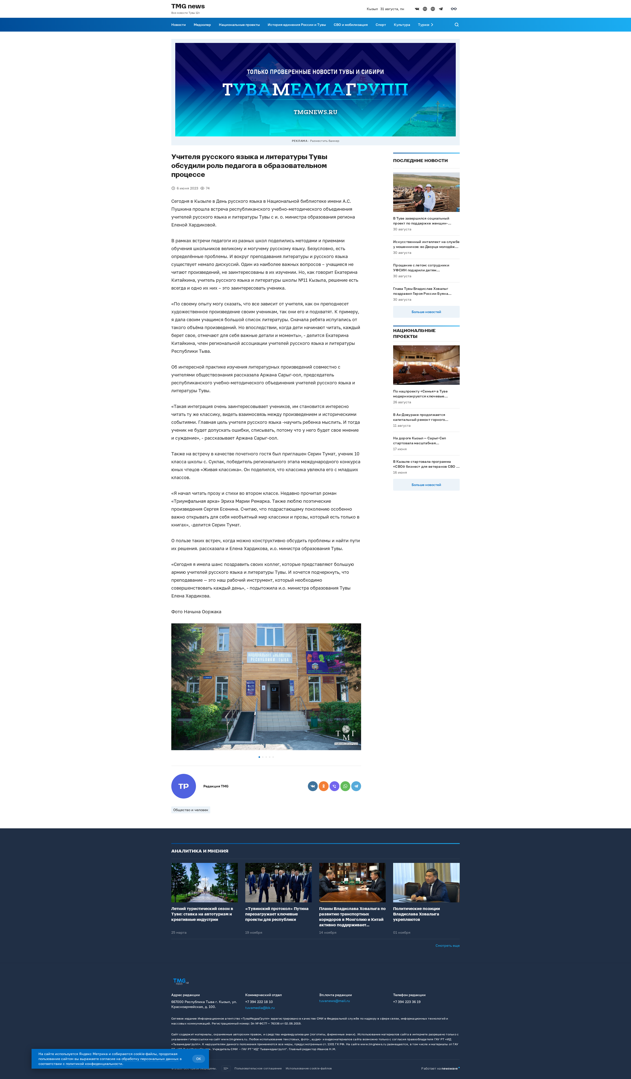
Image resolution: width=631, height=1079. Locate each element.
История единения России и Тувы (297, 24)
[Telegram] (356, 786)
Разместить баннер (324, 141)
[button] (259, 757)
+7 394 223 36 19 (407, 1002)
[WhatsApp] (345, 786)
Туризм (424, 24)
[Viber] (334, 786)
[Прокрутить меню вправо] (432, 25)
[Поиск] (457, 25)
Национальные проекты (239, 24)
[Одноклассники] (324, 786)
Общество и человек (190, 810)
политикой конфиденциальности (94, 1063)
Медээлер (202, 24)
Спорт (381, 24)
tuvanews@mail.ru (334, 1001)
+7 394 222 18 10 (259, 1002)
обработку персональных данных (150, 1059)
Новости (178, 24)
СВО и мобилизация (351, 24)
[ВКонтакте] (313, 786)
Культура (402, 24)
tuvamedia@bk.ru (260, 1007)
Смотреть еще (448, 945)
